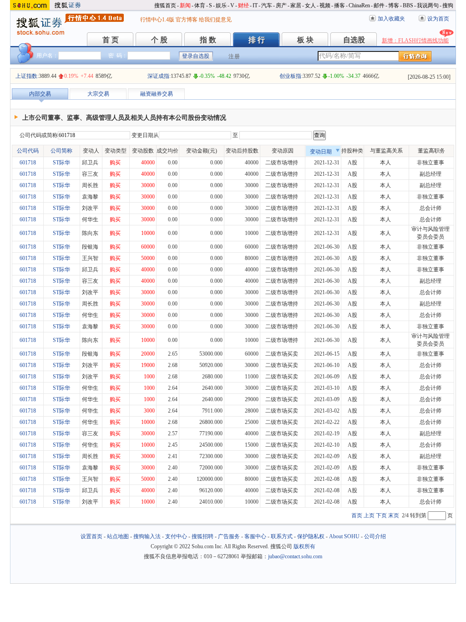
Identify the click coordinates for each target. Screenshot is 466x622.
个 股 (159, 40)
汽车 (266, 5)
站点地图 (118, 536)
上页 (369, 515)
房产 (281, 5)
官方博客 (187, 19)
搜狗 (447, 5)
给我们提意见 (215, 19)
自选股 (354, 40)
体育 (199, 5)
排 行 (256, 40)
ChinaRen (359, 5)
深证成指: (159, 76)
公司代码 (28, 151)
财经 (243, 5)
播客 (339, 5)
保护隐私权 (310, 536)
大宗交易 (98, 94)
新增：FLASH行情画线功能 (415, 40)
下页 (381, 515)
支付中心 (176, 536)
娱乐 (221, 5)
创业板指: (291, 76)
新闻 (185, 5)
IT (255, 5)
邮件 (379, 5)
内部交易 (40, 94)
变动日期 (321, 151)
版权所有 (304, 546)
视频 (324, 5)
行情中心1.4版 (157, 19)
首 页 (110, 40)
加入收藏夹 (391, 18)
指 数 (208, 40)
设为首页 (438, 18)
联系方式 (282, 536)
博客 (393, 5)
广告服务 (229, 536)
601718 (28, 162)
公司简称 (61, 151)
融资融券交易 (156, 94)
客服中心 (255, 536)
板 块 (305, 40)
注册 (234, 56)
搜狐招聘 (202, 536)
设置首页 (91, 536)
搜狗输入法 (147, 536)
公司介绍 (375, 536)
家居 (295, 5)
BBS (408, 5)
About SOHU (344, 536)
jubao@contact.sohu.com (295, 556)
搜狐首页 (165, 5)
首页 (356, 515)
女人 (310, 5)
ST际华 (61, 162)
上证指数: (27, 76)
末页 (393, 515)
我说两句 (428, 5)
